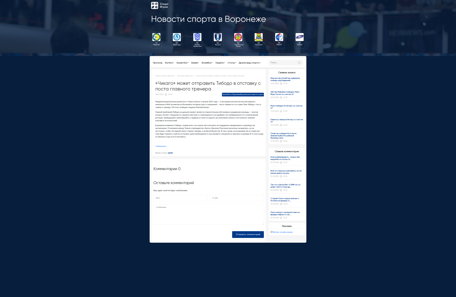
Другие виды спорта (249, 62)
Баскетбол (182, 62)
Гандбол (219, 62)
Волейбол (206, 62)
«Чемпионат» (161, 146)
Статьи (231, 62)
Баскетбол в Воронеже (231, 94)
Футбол (169, 62)
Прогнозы (157, 62)
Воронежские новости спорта (251, 94)
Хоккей (194, 62)
